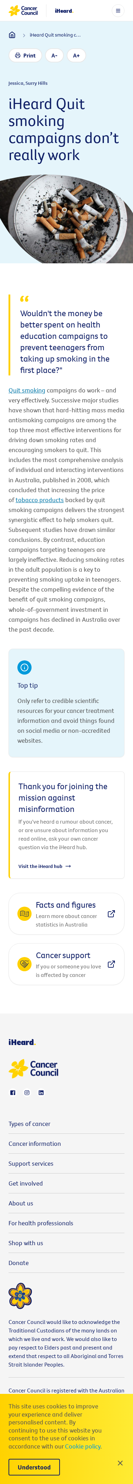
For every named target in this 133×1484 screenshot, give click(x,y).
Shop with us (26, 1243)
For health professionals (41, 1223)
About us (21, 1203)
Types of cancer (29, 1124)
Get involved (26, 1183)
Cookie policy (82, 1446)
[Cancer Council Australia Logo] (23, 10)
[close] (120, 1463)
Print (29, 55)
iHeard (64, 10)
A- (54, 55)
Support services (31, 1163)
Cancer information (35, 1143)
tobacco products (40, 500)
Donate (19, 1263)
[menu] (118, 10)
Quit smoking (27, 390)
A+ (76, 55)
